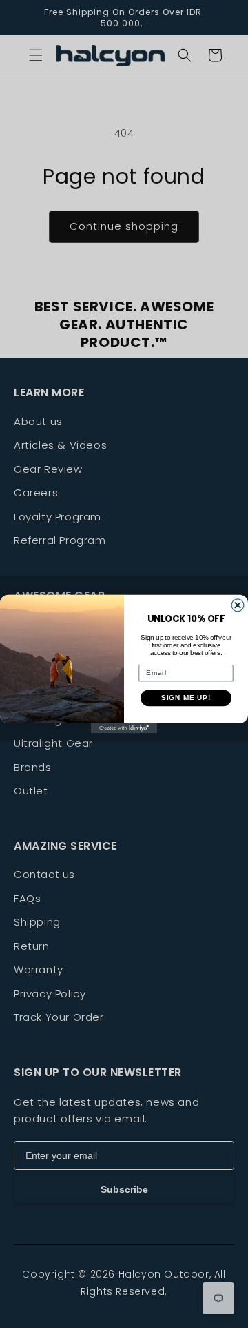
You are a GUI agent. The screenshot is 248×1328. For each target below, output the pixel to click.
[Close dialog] (237, 605)
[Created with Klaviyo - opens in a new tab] (124, 728)
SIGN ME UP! (186, 697)
